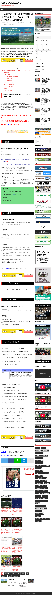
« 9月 (36, 57)
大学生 (45, 490)
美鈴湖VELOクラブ (40, 506)
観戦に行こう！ (16, 576)
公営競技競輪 (39, 483)
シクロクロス (39, 463)
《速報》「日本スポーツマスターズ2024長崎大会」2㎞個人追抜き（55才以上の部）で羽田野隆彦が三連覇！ (45, 90)
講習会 (38, 516)
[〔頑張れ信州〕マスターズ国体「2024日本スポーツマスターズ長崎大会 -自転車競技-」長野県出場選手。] (37, 101)
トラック (39, 468)
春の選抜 (38, 501)
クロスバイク (39, 458)
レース (18, 573)
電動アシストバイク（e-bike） (42, 518)
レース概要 (7, 74)
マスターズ (39, 473)
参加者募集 (4, 576)
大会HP (3, 452)
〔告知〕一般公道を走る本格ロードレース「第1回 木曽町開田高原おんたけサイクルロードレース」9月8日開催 (17, 550)
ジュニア (38, 465)
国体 (46, 488)
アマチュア (7, 573)
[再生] (36, 390)
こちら (13, 194)
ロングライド (39, 475)
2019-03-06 (5, 22)
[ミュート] (47, 390)
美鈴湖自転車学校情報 (41, 508)
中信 (27, 573)
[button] (37, 71)
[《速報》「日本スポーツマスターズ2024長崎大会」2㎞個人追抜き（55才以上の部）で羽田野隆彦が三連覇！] (37, 91)
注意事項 (9, 80)
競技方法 (9, 78)
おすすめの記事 (8, 90)
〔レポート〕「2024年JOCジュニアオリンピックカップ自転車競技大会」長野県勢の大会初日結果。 (45, 121)
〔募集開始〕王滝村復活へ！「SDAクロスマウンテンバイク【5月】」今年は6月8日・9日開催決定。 (6, 530)
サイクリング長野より (10, 86)
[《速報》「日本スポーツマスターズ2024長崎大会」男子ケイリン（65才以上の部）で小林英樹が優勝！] (37, 81)
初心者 (47, 483)
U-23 (38, 450)
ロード (23, 573)
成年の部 (38, 498)
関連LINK (6, 88)
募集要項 (7, 268)
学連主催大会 (45, 493)
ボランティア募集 (9, 84)
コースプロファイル (9, 82)
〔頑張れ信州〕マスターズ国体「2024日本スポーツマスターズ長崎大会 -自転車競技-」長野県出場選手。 (45, 100)
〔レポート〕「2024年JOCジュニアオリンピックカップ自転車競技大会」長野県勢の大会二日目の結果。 (45, 111)
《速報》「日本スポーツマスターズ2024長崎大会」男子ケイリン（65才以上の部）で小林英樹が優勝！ (45, 80)
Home (2, 9)
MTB (38, 448)
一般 (45, 478)
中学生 (44, 480)
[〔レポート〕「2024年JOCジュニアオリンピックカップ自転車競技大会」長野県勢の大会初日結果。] (37, 121)
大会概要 (6, 72)
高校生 (38, 521)
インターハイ (39, 453)
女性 (9, 576)
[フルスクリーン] (49, 390)
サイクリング (39, 460)
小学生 (38, 495)
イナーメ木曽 (5, 455)
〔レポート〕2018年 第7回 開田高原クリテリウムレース (6, 568)
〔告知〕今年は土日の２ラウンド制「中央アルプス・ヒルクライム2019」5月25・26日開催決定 (17, 530)
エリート (13, 573)
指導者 (45, 498)
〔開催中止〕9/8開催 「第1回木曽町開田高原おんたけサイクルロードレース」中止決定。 (6, 549)
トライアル (46, 465)
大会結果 (38, 490)
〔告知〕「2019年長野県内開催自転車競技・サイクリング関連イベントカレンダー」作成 (6, 511)
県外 (38, 503)
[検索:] (43, 141)
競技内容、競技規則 (12, 76)
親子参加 (38, 511)
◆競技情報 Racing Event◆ (25, 22)
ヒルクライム (39, 470)
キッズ (45, 455)
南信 (44, 485)
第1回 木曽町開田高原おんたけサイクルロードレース (16, 70)
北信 (38, 485)
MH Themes (34, 593)
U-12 (44, 448)
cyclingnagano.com (13, 22)
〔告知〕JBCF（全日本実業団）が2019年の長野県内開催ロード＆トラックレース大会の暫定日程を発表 (17, 511)
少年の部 (45, 495)
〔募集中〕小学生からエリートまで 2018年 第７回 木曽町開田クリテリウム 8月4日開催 (17, 568)
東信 (45, 501)
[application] (43, 373)
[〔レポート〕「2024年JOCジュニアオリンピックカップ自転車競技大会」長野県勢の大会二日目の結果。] (37, 111)
